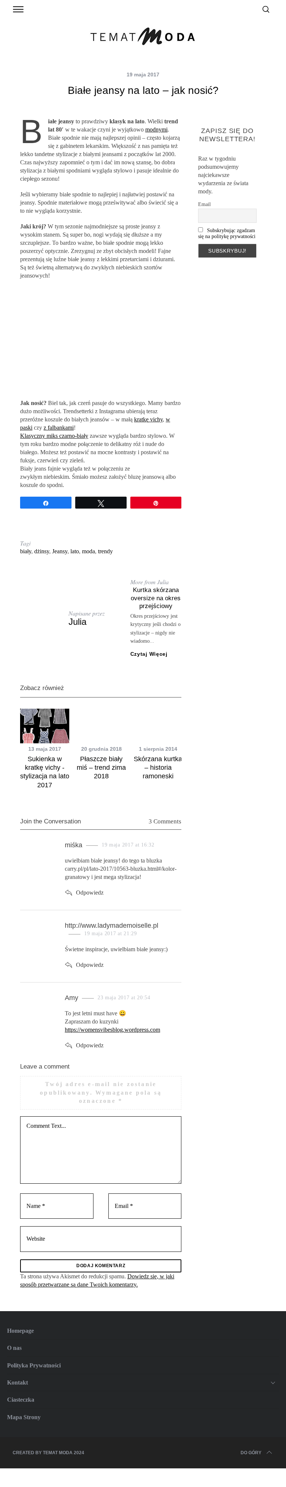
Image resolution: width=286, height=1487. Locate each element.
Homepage (20, 1331)
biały (25, 551)
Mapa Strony (24, 1417)
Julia (77, 622)
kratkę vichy (148, 419)
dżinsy (41, 551)
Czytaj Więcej (149, 654)
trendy (105, 551)
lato (74, 551)
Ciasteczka (20, 1399)
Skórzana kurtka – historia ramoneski (158, 767)
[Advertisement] (100, 339)
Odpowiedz (90, 892)
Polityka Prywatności (34, 1365)
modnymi (156, 129)
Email (204, 204)
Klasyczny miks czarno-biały (54, 436)
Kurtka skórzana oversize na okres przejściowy (156, 598)
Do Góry (251, 1452)
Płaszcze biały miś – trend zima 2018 (101, 767)
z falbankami (59, 427)
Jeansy (59, 551)
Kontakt (17, 1382)
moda (88, 551)
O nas (14, 1348)
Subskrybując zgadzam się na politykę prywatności (226, 233)
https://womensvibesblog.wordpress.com (112, 1029)
